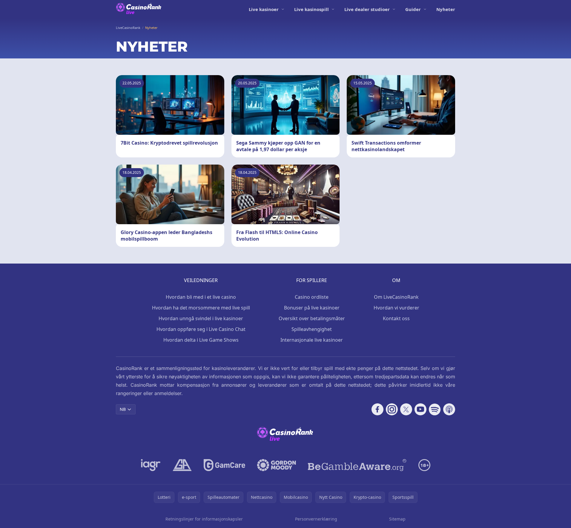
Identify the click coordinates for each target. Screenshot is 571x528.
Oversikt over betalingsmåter (312, 318)
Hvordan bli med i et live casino (201, 297)
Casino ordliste (312, 297)
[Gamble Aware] (357, 465)
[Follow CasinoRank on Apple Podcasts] (449, 409)
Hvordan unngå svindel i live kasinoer (201, 318)
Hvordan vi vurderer (396, 307)
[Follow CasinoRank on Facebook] (377, 409)
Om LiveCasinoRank (396, 297)
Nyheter (445, 9)
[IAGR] (151, 465)
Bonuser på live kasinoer (312, 307)
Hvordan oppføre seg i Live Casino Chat (200, 329)
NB (123, 409)
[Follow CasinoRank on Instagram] (392, 409)
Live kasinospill (311, 9)
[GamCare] (224, 465)
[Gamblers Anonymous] (182, 465)
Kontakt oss (396, 318)
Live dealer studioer (367, 9)
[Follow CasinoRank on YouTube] (420, 409)
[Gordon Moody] (276, 465)
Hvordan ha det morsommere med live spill (201, 307)
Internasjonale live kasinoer (311, 340)
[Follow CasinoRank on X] (406, 409)
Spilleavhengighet (311, 329)
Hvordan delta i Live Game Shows (201, 340)
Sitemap (397, 519)
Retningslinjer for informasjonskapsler (204, 519)
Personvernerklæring (316, 519)
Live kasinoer (264, 9)
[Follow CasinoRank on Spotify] (435, 409)
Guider (413, 9)
